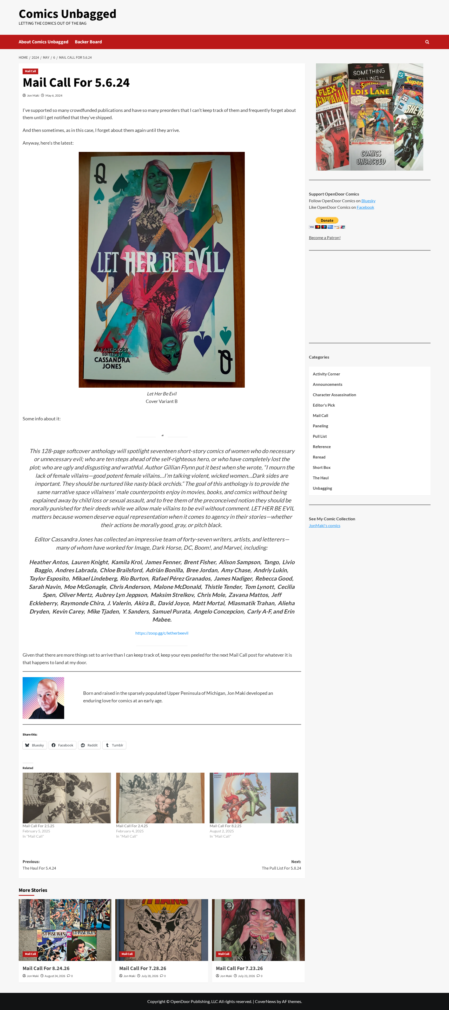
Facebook (365, 207)
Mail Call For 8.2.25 (225, 826)
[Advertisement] (370, 297)
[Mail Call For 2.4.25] (160, 798)
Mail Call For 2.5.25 (38, 826)
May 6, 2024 (53, 95)
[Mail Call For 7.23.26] (258, 930)
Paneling (320, 426)
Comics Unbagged (68, 14)
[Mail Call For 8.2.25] (254, 798)
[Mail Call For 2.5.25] (67, 798)
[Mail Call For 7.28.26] (161, 930)
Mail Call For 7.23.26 (239, 968)
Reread (319, 457)
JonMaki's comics (324, 525)
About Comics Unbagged (43, 42)
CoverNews (265, 1001)
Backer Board (88, 42)
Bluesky (368, 200)
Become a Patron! (325, 237)
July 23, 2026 (246, 976)
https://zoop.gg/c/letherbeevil (161, 632)
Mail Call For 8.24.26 (46, 968)
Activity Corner (326, 374)
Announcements (327, 384)
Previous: (39, 865)
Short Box (322, 467)
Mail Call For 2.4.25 (132, 826)
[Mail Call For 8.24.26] (65, 930)
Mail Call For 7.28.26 (142, 968)
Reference (322, 447)
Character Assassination (334, 395)
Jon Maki (33, 95)
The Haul (321, 478)
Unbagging (322, 488)
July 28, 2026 (149, 976)
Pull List (320, 436)
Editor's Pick (324, 405)
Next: (281, 865)
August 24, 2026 (55, 976)
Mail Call (30, 71)
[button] (427, 41)
